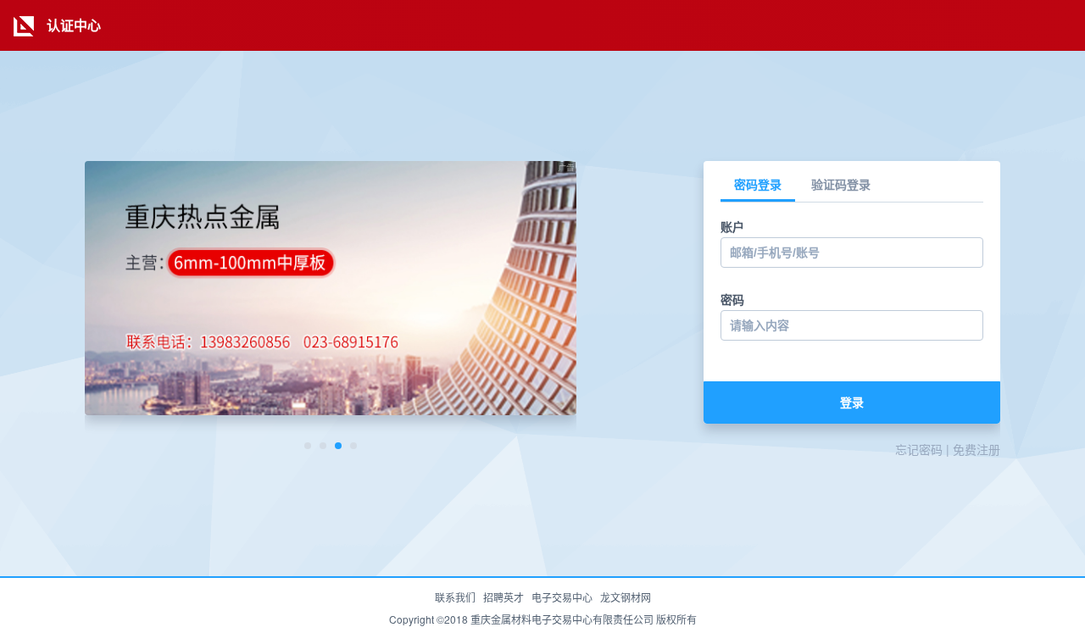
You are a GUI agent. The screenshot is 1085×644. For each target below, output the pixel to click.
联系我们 (455, 597)
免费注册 (976, 449)
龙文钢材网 (625, 597)
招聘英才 (503, 597)
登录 (852, 402)
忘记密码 (919, 449)
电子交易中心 (562, 597)
